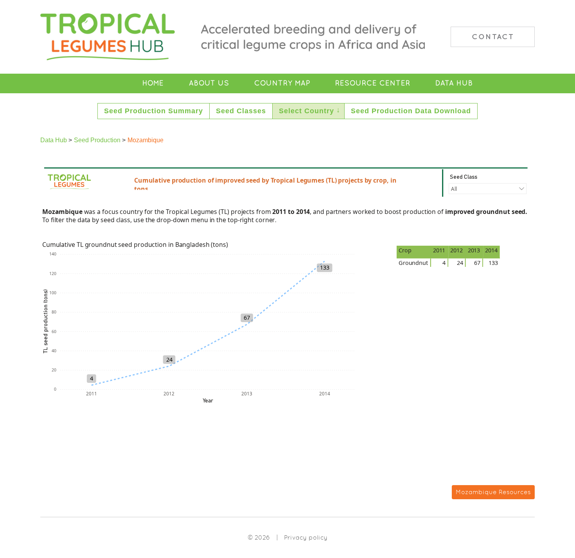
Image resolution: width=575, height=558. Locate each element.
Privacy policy (305, 537)
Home (153, 83)
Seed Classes (241, 111)
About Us (209, 83)
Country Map (282, 83)
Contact (493, 36)
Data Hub (454, 83)
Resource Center (372, 83)
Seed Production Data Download (411, 111)
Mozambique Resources (493, 492)
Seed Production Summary (153, 111)
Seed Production (97, 140)
